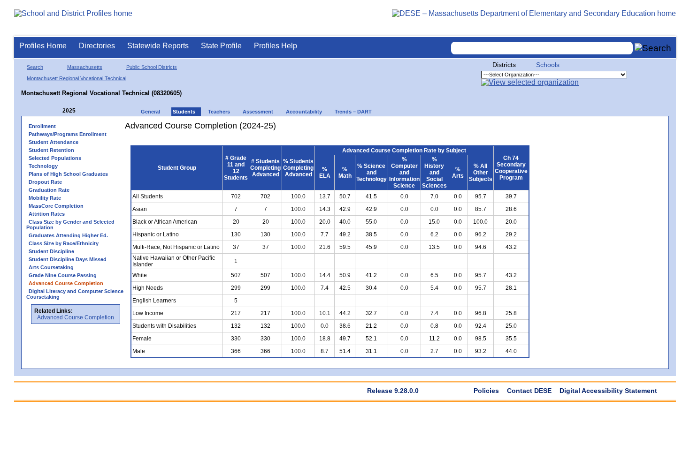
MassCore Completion (56, 206)
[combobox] (542, 48)
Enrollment (42, 126)
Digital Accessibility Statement (608, 390)
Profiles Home (43, 46)
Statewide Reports (158, 46)
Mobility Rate (45, 198)
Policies (486, 390)
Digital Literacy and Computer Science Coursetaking (74, 294)
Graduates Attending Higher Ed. (68, 235)
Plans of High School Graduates (68, 174)
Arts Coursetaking (51, 267)
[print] (476, 129)
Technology (43, 166)
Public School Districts (151, 67)
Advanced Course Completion (75, 317)
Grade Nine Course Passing (63, 275)
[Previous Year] (55, 110)
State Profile (221, 46)
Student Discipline (51, 251)
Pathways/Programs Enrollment (68, 134)
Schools (548, 64)
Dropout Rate (45, 182)
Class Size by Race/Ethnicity (64, 243)
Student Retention (51, 150)
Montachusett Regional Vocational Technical (76, 78)
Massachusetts (84, 67)
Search (35, 67)
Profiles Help (275, 46)
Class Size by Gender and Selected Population (70, 224)
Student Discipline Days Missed (68, 259)
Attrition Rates (47, 214)
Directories (97, 46)
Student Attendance (53, 142)
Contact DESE (529, 390)
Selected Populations (55, 158)
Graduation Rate (49, 190)
